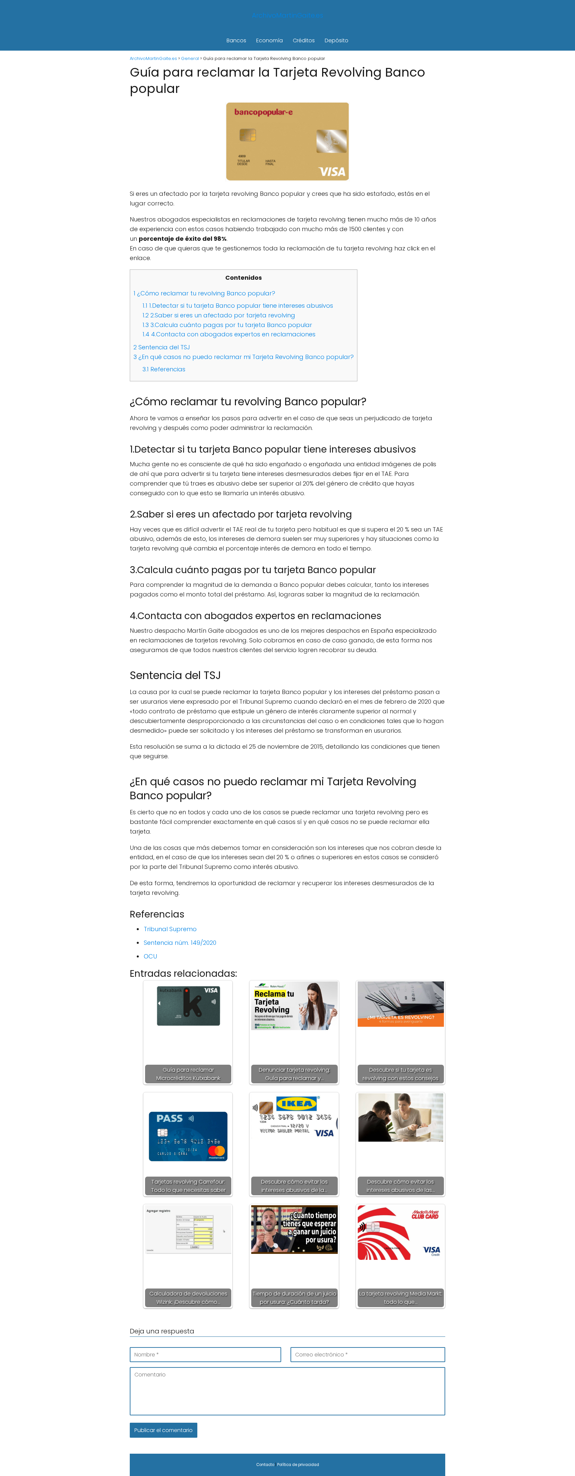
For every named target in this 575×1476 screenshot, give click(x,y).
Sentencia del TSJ (161, 347)
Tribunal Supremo (170, 929)
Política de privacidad (298, 1464)
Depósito (336, 40)
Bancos (236, 40)
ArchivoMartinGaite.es (287, 15)
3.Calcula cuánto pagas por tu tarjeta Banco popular (227, 325)
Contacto (265, 1464)
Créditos (304, 40)
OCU (150, 956)
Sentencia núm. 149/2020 (180, 942)
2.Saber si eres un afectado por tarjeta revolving (218, 315)
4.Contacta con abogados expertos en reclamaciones (228, 334)
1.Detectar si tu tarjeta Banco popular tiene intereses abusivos (237, 305)
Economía (269, 40)
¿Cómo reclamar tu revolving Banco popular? (204, 293)
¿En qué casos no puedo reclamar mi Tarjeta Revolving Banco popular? (243, 357)
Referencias (163, 369)
